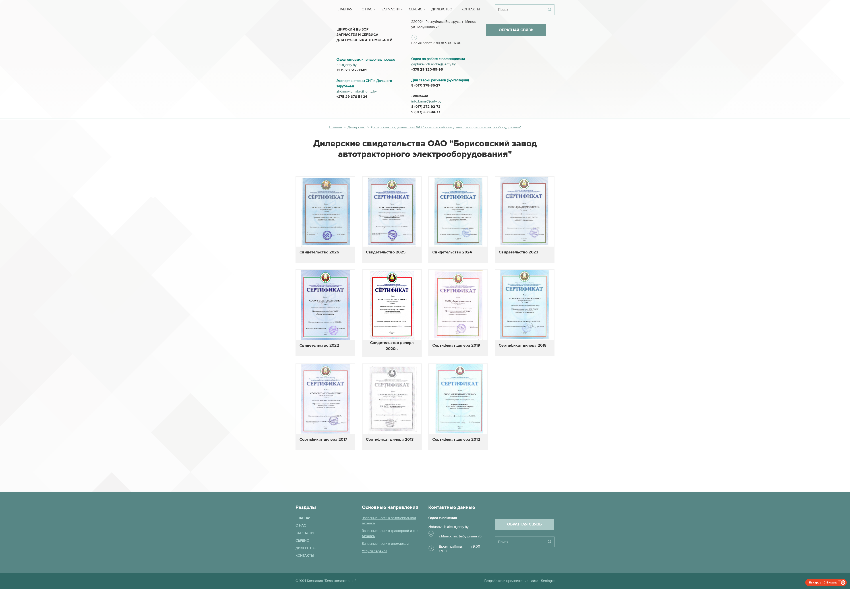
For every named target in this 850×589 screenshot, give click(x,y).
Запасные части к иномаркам (385, 543)
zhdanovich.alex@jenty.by (356, 91)
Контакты (471, 9)
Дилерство (441, 9)
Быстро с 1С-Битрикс (823, 582)
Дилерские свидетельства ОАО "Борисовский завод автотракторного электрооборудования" (446, 127)
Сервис (415, 9)
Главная (344, 9)
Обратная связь (516, 30)
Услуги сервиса (374, 551)
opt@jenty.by (346, 65)
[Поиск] (549, 9)
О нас (367, 9)
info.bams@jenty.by (426, 101)
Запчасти (390, 9)
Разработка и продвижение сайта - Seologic (519, 581)
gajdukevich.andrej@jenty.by (433, 64)
